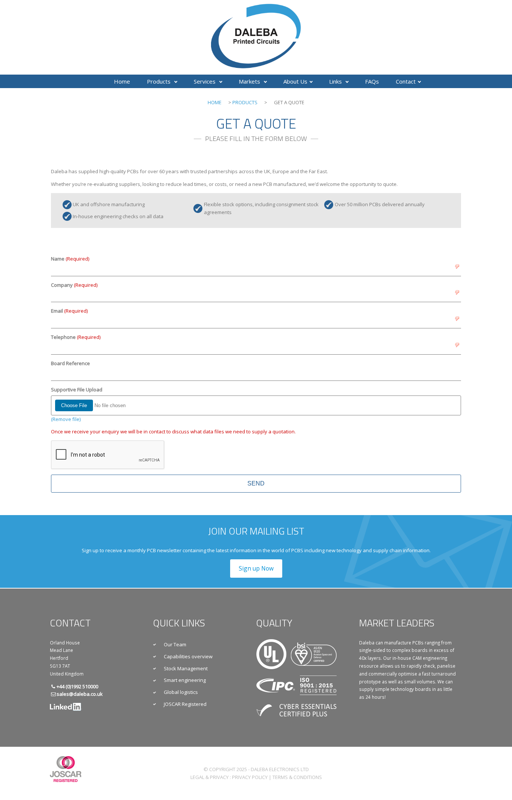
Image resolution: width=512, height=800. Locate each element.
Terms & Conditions (297, 777)
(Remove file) (66, 419)
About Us (295, 81)
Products (159, 81)
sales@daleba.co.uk (80, 694)
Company (74, 285)
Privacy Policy (250, 777)
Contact (406, 81)
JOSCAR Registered (185, 704)
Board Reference (70, 363)
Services (205, 81)
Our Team (175, 644)
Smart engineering (185, 680)
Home (122, 81)
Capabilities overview (188, 656)
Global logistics (181, 692)
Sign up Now (256, 568)
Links (336, 81)
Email (69, 310)
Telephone (75, 337)
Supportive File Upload (76, 389)
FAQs (372, 81)
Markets (250, 81)
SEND (256, 483)
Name (70, 258)
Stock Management (186, 668)
